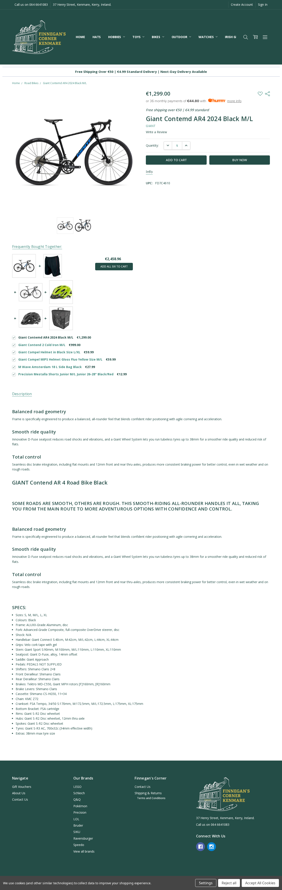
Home (80, 37)
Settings (206, 883)
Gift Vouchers (21, 787)
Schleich (79, 793)
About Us (18, 793)
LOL (76, 819)
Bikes (156, 37)
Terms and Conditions (151, 798)
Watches (206, 37)
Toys (136, 37)
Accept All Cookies (260, 883)
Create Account (242, 4)
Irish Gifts (234, 37)
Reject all (229, 883)
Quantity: (152, 145)
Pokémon (80, 806)
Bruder (78, 825)
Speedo (78, 845)
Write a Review (156, 132)
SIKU (76, 832)
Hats (97, 37)
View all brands (84, 851)
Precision (79, 812)
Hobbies (115, 37)
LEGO (77, 787)
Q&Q (77, 799)
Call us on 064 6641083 (31, 4)
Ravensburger (83, 838)
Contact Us (20, 799)
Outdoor (180, 37)
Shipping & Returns (148, 793)
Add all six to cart (114, 266)
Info (149, 172)
